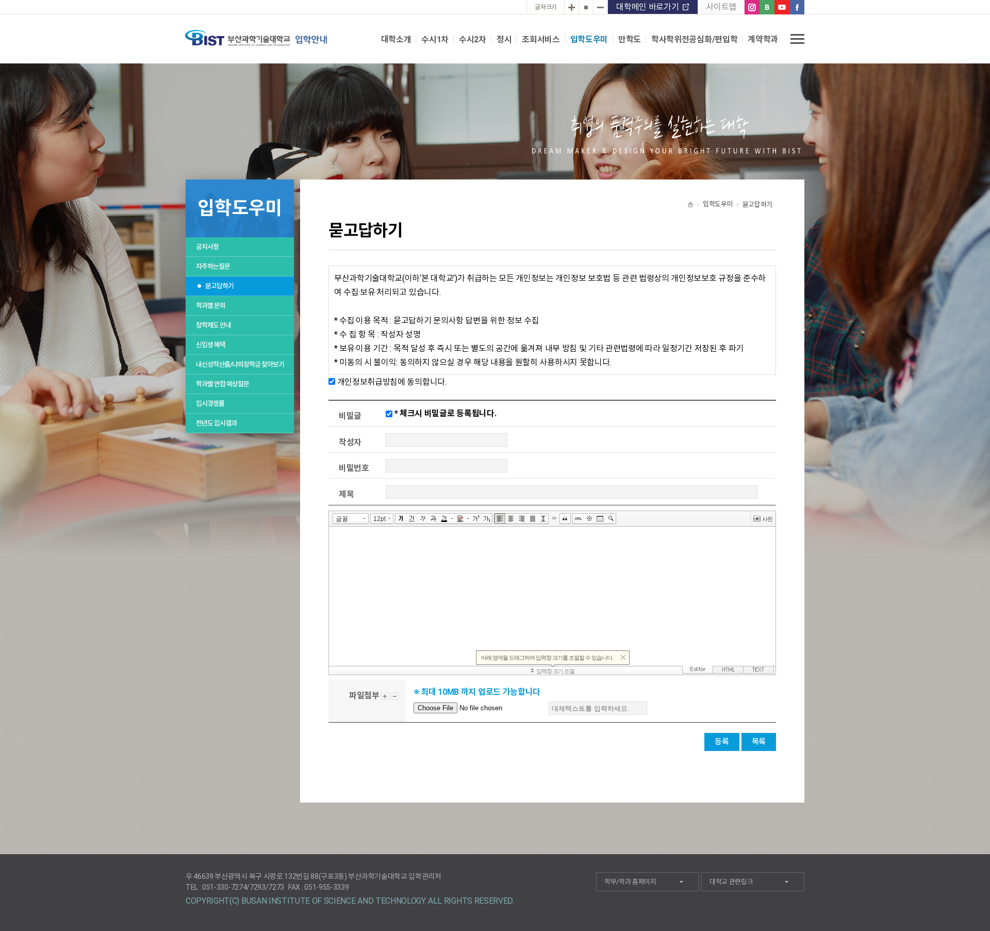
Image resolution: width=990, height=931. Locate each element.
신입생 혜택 (210, 345)
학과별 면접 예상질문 (222, 384)
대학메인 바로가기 (647, 7)
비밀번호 (354, 468)
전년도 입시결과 (216, 423)
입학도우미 (589, 39)
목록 (759, 741)
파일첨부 (364, 695)
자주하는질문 (213, 266)
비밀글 (350, 416)
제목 (346, 494)
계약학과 (763, 39)
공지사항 (207, 247)
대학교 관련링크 (731, 882)
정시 (504, 39)
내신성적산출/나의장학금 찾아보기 (240, 364)
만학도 (629, 39)
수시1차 (435, 39)
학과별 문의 (210, 305)
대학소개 (396, 39)
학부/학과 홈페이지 (630, 882)
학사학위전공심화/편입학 (694, 39)
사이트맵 (721, 7)
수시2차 (472, 39)
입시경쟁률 (210, 403)
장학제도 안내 (213, 325)
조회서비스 (540, 39)
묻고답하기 (219, 286)
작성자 (350, 442)
